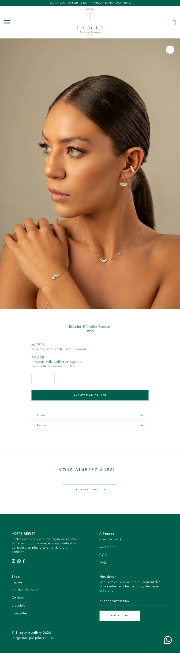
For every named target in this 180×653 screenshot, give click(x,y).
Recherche (107, 547)
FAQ (102, 562)
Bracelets (19, 605)
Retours (42, 425)
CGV (103, 554)
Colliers (18, 597)
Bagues (17, 582)
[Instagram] (13, 561)
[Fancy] (19, 561)
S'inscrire (120, 616)
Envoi (41, 415)
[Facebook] (23, 561)
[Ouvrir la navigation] (7, 22)
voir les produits (90, 490)
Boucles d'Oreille (25, 590)
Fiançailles (19, 613)
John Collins (44, 637)
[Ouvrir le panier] (174, 22)
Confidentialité (110, 539)
